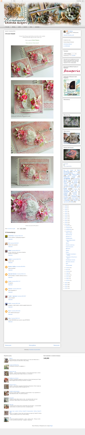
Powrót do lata (69, 234)
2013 (66, 282)
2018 (66, 216)
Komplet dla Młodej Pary (14, 364)
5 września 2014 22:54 (16, 310)
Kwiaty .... (68, 252)
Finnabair (66, 174)
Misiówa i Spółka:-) (12, 266)
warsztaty (37, 26)
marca (67, 276)
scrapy (78, 195)
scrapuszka (73, 195)
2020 (66, 213)
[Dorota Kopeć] (64, 165)
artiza (9, 318)
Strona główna (32, 345)
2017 (66, 218)
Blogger (51, 425)
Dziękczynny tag (12, 371)
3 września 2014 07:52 (16, 259)
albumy (13, 26)
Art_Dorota (70, 31)
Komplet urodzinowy (70, 244)
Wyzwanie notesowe (70, 261)
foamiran (78, 186)
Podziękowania (69, 238)
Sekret (67, 243)
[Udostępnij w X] (22, 228)
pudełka (65, 194)
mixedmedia (67, 191)
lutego (67, 278)
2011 (66, 286)
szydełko (65, 199)
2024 (66, 206)
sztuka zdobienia (75, 198)
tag (69, 199)
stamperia (74, 196)
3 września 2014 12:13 (21, 273)
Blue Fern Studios (68, 170)
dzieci (72, 185)
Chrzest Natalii (69, 265)
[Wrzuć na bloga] (21, 228)
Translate (73, 55)
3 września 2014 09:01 (21, 266)
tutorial (25, 26)
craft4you (65, 183)
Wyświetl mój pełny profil (69, 35)
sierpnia (68, 267)
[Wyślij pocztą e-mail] (20, 228)
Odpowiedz (10, 239)
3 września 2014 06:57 (14, 243)
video (31, 26)
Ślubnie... (68, 250)
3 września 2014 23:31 (17, 288)
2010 (66, 288)
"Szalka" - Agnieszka (12, 296)
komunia (75, 189)
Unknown (10, 288)
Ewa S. (9, 310)
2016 (66, 220)
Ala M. (9, 303)
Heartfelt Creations (72, 175)
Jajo (10, 417)
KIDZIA (9, 250)
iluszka (9, 281)
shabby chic (67, 196)
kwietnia (68, 274)
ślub (72, 201)
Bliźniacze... (68, 248)
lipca (67, 269)
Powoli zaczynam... (70, 246)
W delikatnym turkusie (70, 259)
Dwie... (67, 263)
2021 (66, 211)
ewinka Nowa (11, 235)
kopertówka (66, 190)
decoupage (66, 185)
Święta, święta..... (69, 232)
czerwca (68, 271)
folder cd (67, 187)
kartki (19, 26)
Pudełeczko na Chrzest (13, 378)
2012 (66, 284)
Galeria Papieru (76, 174)
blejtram (65, 182)
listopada (68, 227)
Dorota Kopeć (66, 163)
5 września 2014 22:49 (15, 303)
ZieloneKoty (75, 179)
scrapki (65, 195)
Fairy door (11, 404)
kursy (73, 190)
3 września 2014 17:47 (16, 281)
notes (76, 191)
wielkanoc (76, 200)
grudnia (68, 225)
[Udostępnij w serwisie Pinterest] (25, 228)
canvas (69, 182)
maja (67, 273)
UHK (69, 179)
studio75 (66, 198)
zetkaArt (10, 259)
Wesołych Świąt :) (12, 384)
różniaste (75, 194)
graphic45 (73, 187)
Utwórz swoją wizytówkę (68, 166)
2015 (66, 222)
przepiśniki (74, 192)
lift (77, 190)
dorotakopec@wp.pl (68, 44)
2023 (66, 207)
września (68, 231)
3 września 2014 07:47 (16, 250)
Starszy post (56, 345)
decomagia (75, 183)
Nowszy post (8, 345)
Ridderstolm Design (69, 177)
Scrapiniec (67, 178)
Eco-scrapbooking (68, 173)
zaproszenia (66, 201)
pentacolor (66, 192)
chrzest (75, 182)
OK (9, 243)
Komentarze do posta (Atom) (34, 349)
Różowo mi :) (68, 236)
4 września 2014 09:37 (21, 296)
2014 (66, 224)
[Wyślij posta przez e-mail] (18, 228)
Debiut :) (11, 358)
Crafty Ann (75, 171)
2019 (66, 215)
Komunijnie (11, 397)
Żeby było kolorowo (12, 273)
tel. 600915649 (67, 46)
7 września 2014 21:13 (15, 318)
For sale (7, 26)
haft (77, 187)
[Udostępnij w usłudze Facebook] (24, 228)
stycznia (68, 280)
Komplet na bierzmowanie (14, 391)
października (69, 229)
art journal (74, 181)
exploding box (71, 186)
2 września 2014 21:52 (18, 235)
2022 (66, 209)
